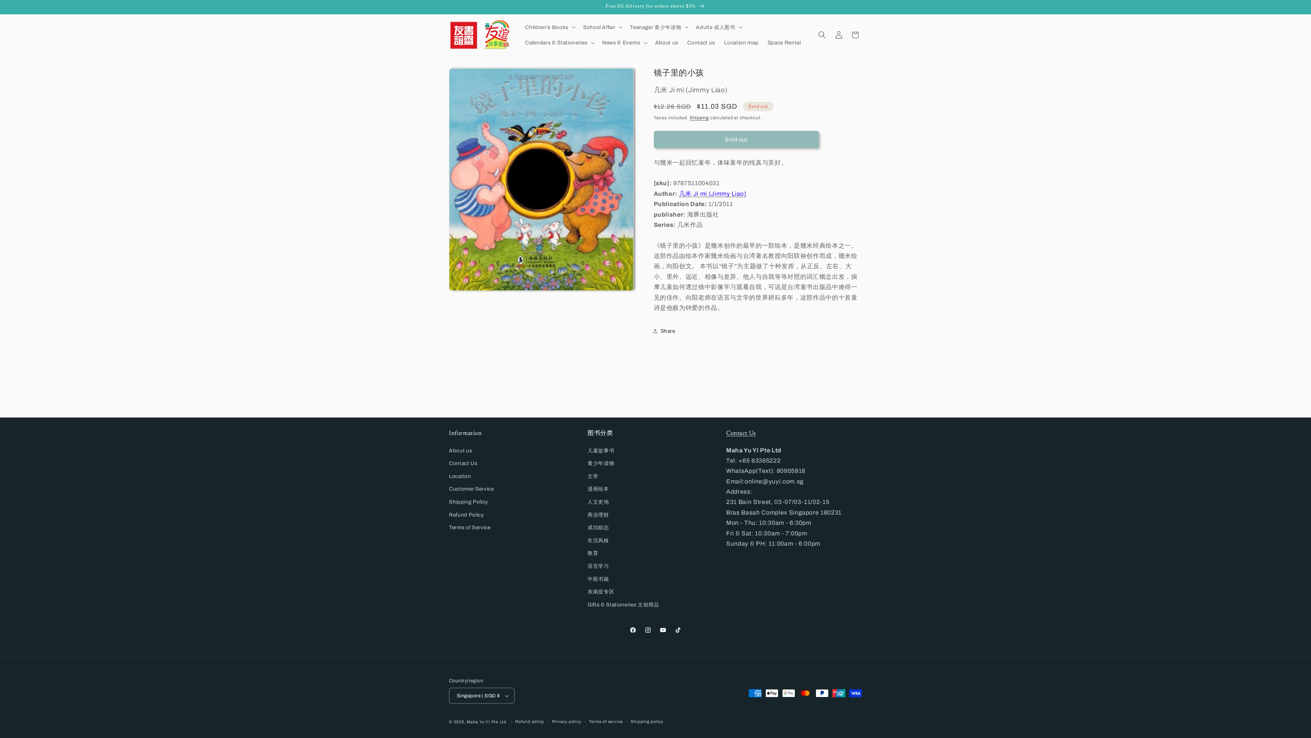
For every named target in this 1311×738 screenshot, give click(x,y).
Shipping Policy (468, 502)
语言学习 (598, 566)
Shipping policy (647, 721)
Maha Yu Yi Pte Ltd (486, 722)
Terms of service (606, 721)
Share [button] (668, 331)
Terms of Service (470, 527)
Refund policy (529, 721)
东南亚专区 (601, 591)
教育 (593, 553)
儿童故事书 (601, 450)
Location (460, 476)
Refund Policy (466, 515)
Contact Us (463, 463)
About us (460, 450)
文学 (593, 476)
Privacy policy (566, 721)
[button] (549, 27)
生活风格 (598, 540)
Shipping (699, 117)
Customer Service (471, 489)
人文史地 (598, 502)
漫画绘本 (598, 489)
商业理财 (598, 515)
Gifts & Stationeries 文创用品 (623, 604)
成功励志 (598, 527)
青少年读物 (601, 463)
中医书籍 (598, 579)
